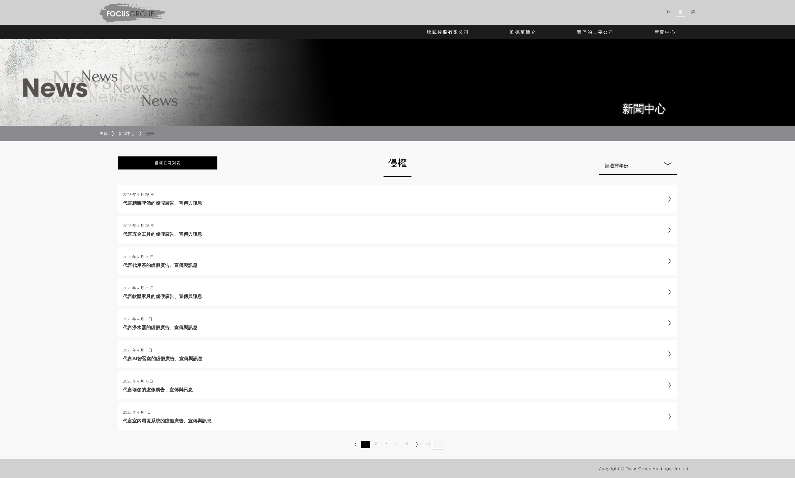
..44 (427, 444)
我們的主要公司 (595, 32)
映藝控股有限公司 (448, 32)
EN (667, 11)
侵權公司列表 (168, 162)
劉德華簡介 (523, 32)
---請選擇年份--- (616, 166)
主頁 (103, 133)
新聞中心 (665, 32)
